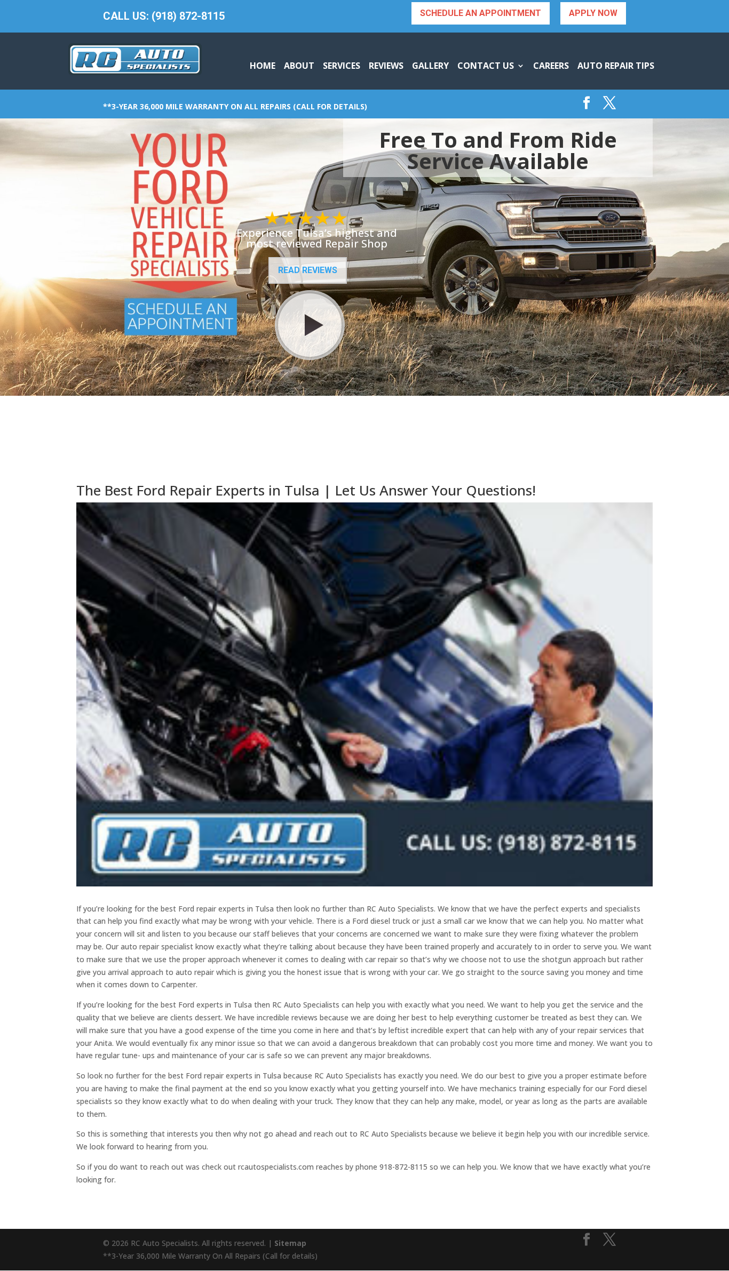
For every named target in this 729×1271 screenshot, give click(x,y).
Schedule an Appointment (480, 13)
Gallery (430, 65)
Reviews (386, 65)
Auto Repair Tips (615, 65)
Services (341, 65)
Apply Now (593, 13)
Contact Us (485, 65)
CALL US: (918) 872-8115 (164, 16)
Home (262, 65)
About (299, 65)
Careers (551, 65)
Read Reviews (307, 270)
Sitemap (290, 1243)
